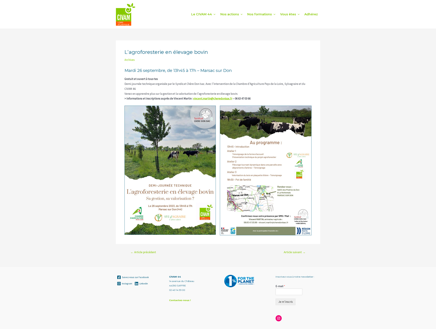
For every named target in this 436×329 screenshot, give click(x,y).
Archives (129, 60)
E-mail (280, 286)
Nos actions (229, 14)
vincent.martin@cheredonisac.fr (212, 98)
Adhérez (311, 14)
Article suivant (295, 252)
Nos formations (259, 14)
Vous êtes (288, 14)
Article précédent (143, 252)
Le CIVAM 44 (201, 14)
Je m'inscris (285, 302)
